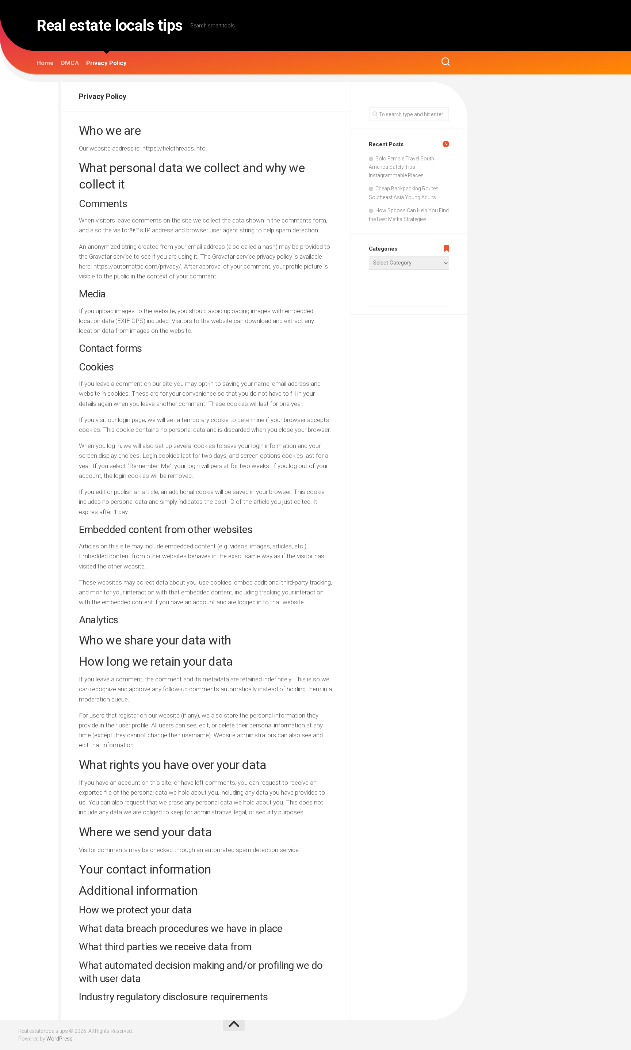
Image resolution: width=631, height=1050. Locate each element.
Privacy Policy (106, 62)
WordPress (59, 1039)
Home (45, 62)
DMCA (70, 62)
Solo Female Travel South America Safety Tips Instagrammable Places (401, 167)
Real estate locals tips (110, 25)
